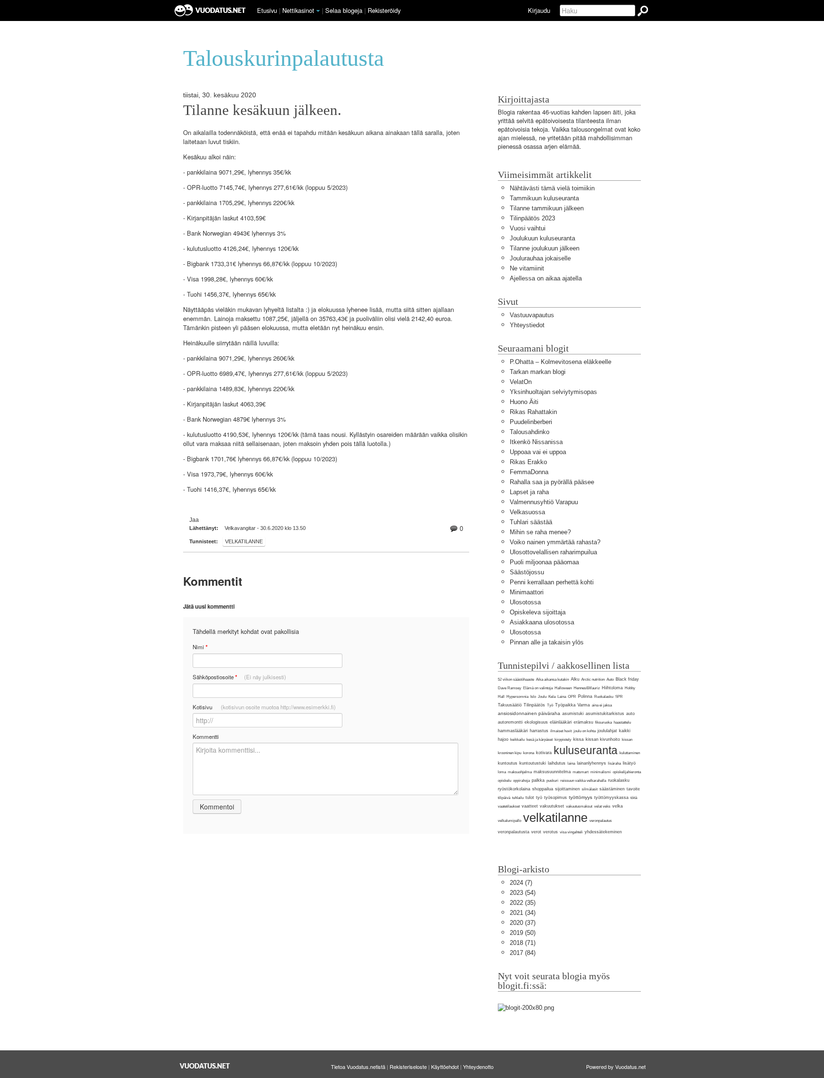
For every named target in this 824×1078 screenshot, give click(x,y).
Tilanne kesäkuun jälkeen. (262, 110)
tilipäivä (504, 798)
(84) (523, 952)
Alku (575, 679)
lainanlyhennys (591, 763)
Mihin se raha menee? (540, 532)
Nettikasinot (298, 10)
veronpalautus (600, 821)
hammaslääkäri (513, 730)
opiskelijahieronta (627, 772)
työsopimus (555, 797)
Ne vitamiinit (527, 268)
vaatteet (530, 806)
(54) (523, 892)
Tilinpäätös (534, 705)
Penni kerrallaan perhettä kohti (552, 582)
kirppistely (563, 739)
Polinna (585, 696)
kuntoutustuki (532, 763)
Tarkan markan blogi (538, 371)
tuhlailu (518, 798)
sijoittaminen (567, 789)
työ (539, 797)
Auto (610, 679)
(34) (523, 912)
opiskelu (504, 780)
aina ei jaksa (602, 705)
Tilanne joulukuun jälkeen (544, 248)
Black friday (627, 679)
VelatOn (521, 381)
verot (536, 831)
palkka (538, 780)
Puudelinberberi (531, 421)
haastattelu (622, 722)
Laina (561, 696)
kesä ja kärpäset (539, 739)
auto (630, 713)
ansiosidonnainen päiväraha (529, 713)
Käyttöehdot (445, 1066)
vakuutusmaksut (579, 806)
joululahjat (607, 730)
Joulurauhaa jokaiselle (540, 258)
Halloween (563, 688)
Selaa (343, 10)
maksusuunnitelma (552, 771)
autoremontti (510, 722)
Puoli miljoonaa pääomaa (544, 562)
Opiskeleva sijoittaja (538, 612)
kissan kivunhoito (603, 739)
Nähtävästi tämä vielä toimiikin (552, 188)
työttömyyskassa (611, 797)
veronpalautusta (513, 831)
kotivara (544, 752)
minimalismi (600, 772)
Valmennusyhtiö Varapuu (544, 502)
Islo (533, 696)
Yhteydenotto (478, 1066)
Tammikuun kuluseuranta (544, 198)
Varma (583, 705)
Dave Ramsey (509, 688)
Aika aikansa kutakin (552, 679)
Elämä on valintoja (538, 688)
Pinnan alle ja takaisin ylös (547, 642)
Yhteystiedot (527, 325)
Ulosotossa (525, 602)
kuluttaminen (629, 753)
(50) (523, 932)
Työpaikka (565, 705)
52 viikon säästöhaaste (516, 679)
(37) (523, 922)
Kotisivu (264, 707)
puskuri (552, 780)
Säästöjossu (527, 572)
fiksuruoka (603, 722)
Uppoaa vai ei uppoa (538, 452)
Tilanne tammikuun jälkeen (547, 208)
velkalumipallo (509, 821)
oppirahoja (521, 780)
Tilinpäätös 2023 (532, 218)
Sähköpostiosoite (239, 677)
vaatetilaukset (509, 806)
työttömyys (580, 797)
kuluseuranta (586, 750)
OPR (572, 696)
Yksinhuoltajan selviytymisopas (553, 391)
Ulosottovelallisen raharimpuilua (553, 552)
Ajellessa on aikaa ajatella (546, 278)
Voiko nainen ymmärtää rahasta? (555, 542)
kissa (578, 739)
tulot (529, 797)
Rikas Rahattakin (533, 411)
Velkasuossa (527, 512)
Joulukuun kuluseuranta (542, 238)
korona (528, 753)
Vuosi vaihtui (528, 228)
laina (571, 763)
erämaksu (583, 722)
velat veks (602, 806)
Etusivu (267, 10)
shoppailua (542, 789)
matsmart (580, 772)
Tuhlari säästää (531, 522)
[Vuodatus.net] (205, 1066)
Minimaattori (527, 592)
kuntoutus (507, 763)
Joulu (542, 696)
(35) (523, 902)
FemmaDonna (529, 472)
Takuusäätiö (510, 705)
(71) (523, 942)
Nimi (200, 647)
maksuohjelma (520, 772)
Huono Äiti (524, 401)
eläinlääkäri (561, 722)
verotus (550, 831)
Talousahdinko (529, 431)
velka (617, 806)
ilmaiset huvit (561, 731)
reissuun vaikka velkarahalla (583, 780)
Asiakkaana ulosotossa (542, 622)
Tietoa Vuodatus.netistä (358, 1066)
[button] (318, 11)
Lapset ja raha (529, 492)
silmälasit (589, 789)
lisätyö (629, 763)
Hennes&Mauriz (587, 688)
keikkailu (517, 739)
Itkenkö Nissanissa (536, 442)
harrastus (539, 730)
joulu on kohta (585, 731)
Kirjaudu (539, 10)
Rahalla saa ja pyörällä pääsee (552, 482)
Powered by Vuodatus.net (616, 1066)
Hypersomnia (517, 696)
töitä (633, 798)
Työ (550, 705)
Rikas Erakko (528, 462)
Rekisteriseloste (408, 1066)
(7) (521, 882)
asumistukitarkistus (605, 713)
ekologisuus (536, 722)
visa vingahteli (571, 832)
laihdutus (557, 763)
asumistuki (573, 713)
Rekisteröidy (384, 10)
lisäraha (614, 763)
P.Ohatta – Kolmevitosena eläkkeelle (560, 361)
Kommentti (206, 736)
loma (502, 772)
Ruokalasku (603, 696)
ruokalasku (618, 780)
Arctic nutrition (593, 679)
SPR (619, 696)
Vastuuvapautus (532, 315)
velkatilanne (244, 541)
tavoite (633, 789)
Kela (552, 696)
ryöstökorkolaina (514, 789)
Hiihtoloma (612, 687)
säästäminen (612, 789)
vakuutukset (552, 806)
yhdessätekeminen (603, 831)
